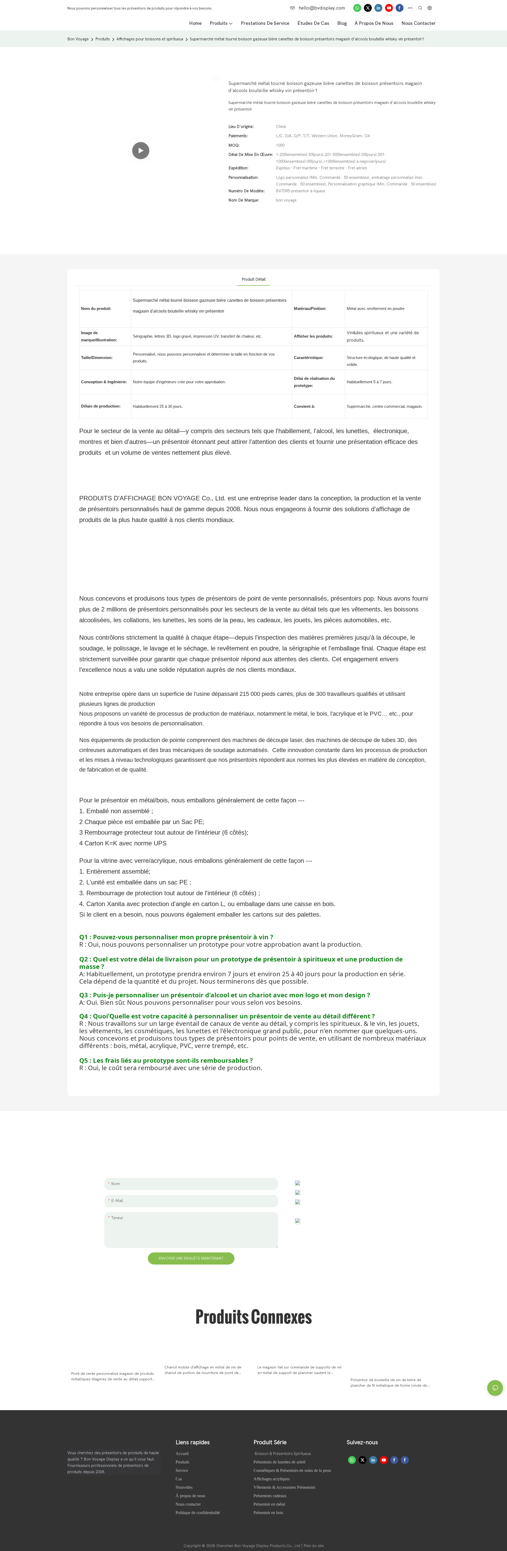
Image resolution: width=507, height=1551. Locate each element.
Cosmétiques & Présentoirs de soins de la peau (292, 1470)
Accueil (183, 1453)
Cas (179, 1479)
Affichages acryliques (271, 1479)
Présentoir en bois (268, 1512)
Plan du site (314, 1545)
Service (182, 1470)
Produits (102, 39)
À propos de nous (191, 1495)
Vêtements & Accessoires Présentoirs (284, 1487)
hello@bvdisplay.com (321, 8)
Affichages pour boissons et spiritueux (149, 39)
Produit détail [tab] (254, 279)
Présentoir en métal (269, 1504)
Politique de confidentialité (198, 1512)
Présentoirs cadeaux (270, 1495)
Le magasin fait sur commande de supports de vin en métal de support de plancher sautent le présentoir (299, 1370)
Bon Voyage (78, 39)
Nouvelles (185, 1487)
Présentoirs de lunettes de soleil (279, 1462)
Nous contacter (188, 1504)
